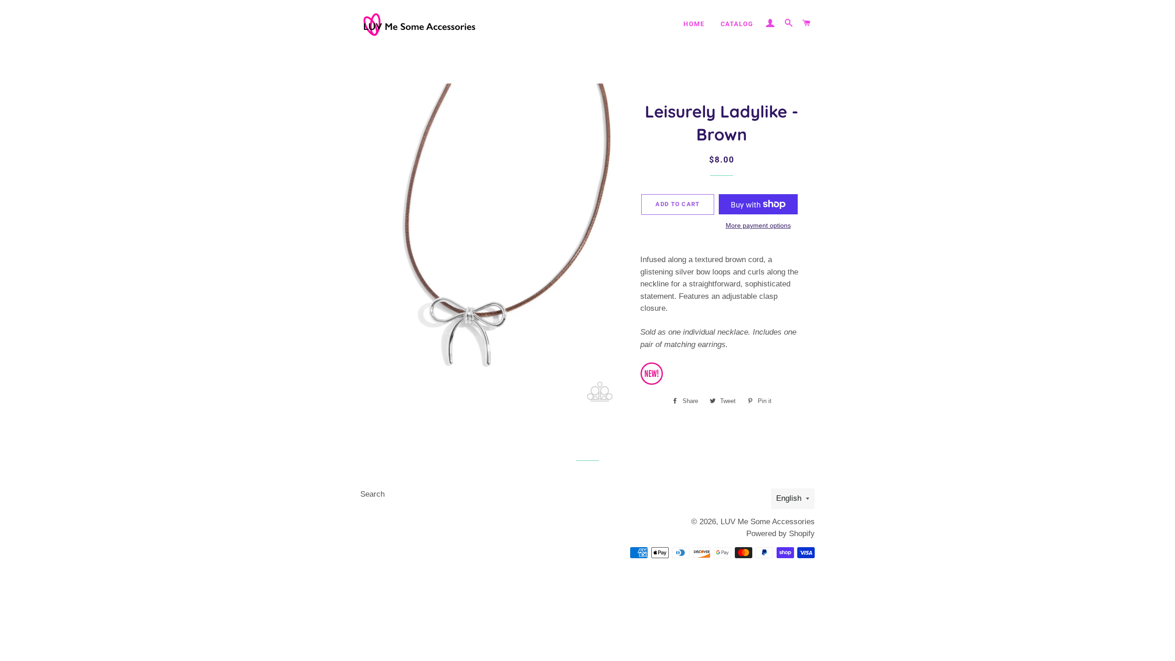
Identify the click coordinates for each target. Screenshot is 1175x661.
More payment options (758, 225)
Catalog (737, 24)
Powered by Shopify (780, 533)
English (788, 498)
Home (694, 24)
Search (372, 494)
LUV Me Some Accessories (768, 521)
